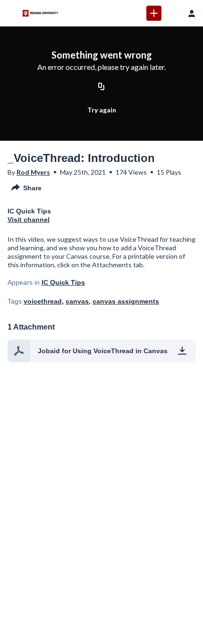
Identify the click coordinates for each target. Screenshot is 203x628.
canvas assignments (126, 301)
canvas (77, 301)
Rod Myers (33, 172)
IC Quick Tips (63, 282)
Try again (101, 110)
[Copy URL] (101, 87)
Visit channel (29, 219)
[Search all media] (172, 13)
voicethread (43, 301)
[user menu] (191, 13)
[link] (153, 13)
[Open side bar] (11, 13)
